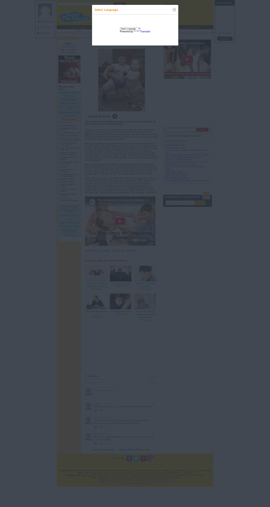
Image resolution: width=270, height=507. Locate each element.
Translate (145, 31)
